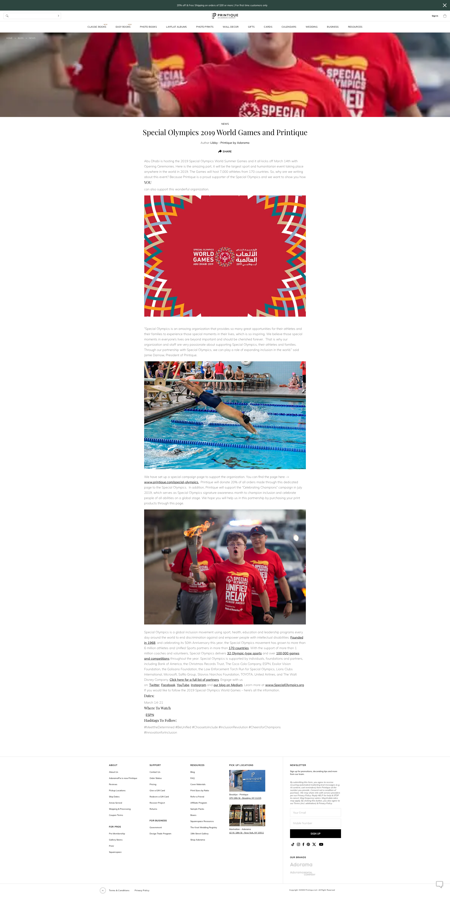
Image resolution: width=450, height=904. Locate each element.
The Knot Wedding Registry (203, 827)
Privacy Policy (142, 890)
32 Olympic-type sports (244, 653)
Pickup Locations (117, 790)
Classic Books (97, 26)
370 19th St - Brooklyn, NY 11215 (245, 798)
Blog (21, 38)
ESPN (150, 715)
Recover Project (157, 802)
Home (9, 38)
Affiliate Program (198, 802)
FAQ (192, 778)
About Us (113, 772)
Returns (153, 809)
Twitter (154, 685)
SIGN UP (315, 833)
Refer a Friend (197, 796)
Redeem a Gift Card (159, 796)
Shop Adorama (197, 839)
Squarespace (115, 852)
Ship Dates (114, 796)
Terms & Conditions (119, 890)
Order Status (156, 778)
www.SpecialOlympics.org (284, 685)
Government (156, 827)
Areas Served (115, 802)
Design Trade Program (160, 833)
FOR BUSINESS (158, 820)
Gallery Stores (116, 839)
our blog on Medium (228, 685)
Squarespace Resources (202, 821)
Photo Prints (205, 26)
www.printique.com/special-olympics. (171, 482)
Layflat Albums (176, 26)
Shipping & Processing (120, 809)
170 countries (239, 648)
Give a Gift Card (157, 790)
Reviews (113, 784)
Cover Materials (197, 784)
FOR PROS (115, 826)
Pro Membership (117, 833)
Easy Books (123, 26)
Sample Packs (197, 809)
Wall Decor (231, 26)
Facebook (168, 685)
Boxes (193, 815)
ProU (111, 846)
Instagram (198, 685)
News (32, 38)
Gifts (251, 26)
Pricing (153, 784)
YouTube (183, 685)
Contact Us (155, 772)
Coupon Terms (116, 815)
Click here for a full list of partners (194, 680)
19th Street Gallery (199, 833)
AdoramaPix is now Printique (123, 778)
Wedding (312, 26)
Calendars (289, 26)
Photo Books (148, 26)
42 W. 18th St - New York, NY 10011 (246, 832)
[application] (439, 885)
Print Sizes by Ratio (199, 790)
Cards (268, 26)
